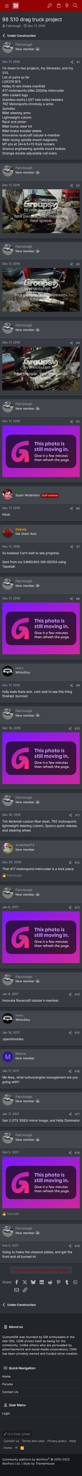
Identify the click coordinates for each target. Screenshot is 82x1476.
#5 (78, 421)
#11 (77, 815)
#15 (77, 1032)
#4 (78, 343)
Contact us (10, 1392)
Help (72, 1441)
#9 (78, 685)
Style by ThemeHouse (39, 1463)
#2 (78, 185)
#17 (77, 1114)
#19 (77, 1246)
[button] (6, 6)
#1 (78, 62)
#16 (77, 1071)
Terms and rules (33, 1441)
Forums (7, 1384)
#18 (77, 1152)
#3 (78, 264)
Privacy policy (57, 1441)
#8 (78, 598)
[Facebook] (4, 1469)
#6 (78, 508)
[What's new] (67, 6)
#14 (77, 994)
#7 (78, 546)
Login (6, 1413)
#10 (77, 728)
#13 (77, 907)
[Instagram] (11, 1469)
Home (6, 1376)
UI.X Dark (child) (18, 1434)
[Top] (16, 1447)
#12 (77, 862)
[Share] (72, 62)
